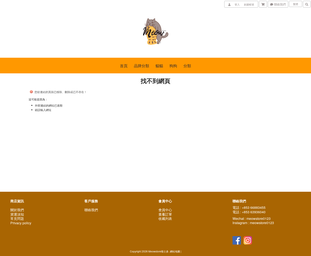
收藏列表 (165, 218)
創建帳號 (249, 4)
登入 (237, 4)
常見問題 (17, 218)
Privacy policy (20, 222)
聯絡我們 (279, 4)
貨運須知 (17, 214)
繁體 (295, 4)
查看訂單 (165, 214)
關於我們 (17, 209)
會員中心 (165, 209)
